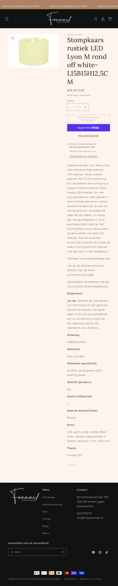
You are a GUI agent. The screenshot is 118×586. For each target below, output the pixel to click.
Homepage (48, 497)
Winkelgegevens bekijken (84, 156)
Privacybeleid (70, 579)
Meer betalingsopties (88, 135)
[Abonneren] (62, 552)
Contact (46, 518)
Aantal (70, 100)
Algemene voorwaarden (91, 579)
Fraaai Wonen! (22, 579)
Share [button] (73, 464)
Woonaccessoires (52, 504)
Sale (44, 511)
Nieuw (45, 533)
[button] (6, 18)
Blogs (45, 526)
